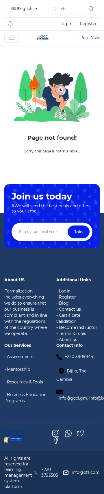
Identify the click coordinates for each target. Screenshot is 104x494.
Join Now (90, 37)
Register (88, 23)
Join (78, 231)
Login (65, 23)
